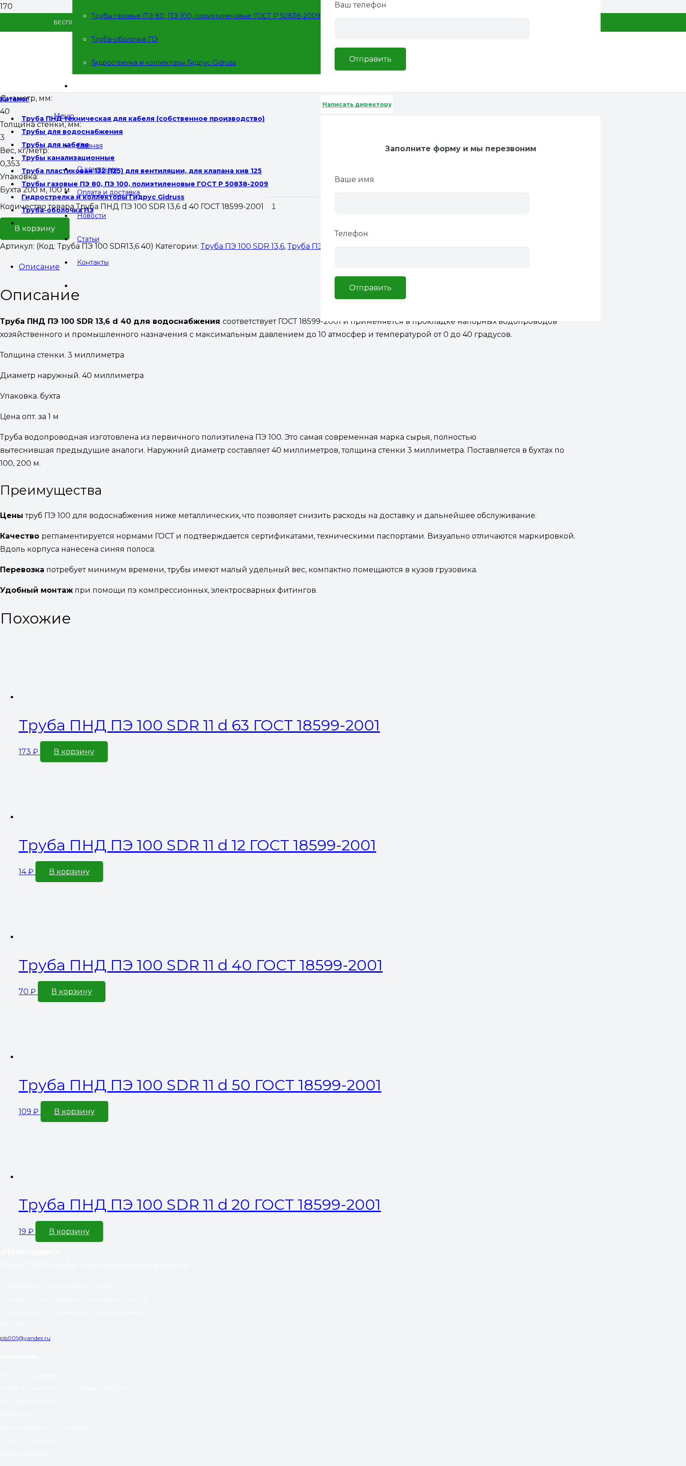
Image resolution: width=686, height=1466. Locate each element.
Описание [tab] (39, 266)
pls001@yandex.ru (25, 1337)
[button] (74, 751)
